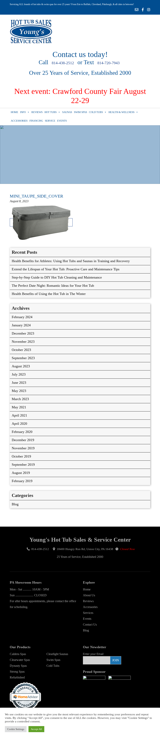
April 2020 (19, 424)
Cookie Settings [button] (15, 729)
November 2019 (23, 448)
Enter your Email (93, 653)
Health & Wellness (121, 112)
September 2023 (23, 358)
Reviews (37, 112)
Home (14, 112)
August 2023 (21, 366)
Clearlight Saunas (57, 654)
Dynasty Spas (18, 665)
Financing (36, 120)
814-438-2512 (63, 63)
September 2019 (23, 464)
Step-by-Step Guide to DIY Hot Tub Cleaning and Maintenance (57, 277)
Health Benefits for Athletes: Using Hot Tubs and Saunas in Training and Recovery (71, 261)
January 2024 (21, 325)
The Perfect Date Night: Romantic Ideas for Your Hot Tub (53, 286)
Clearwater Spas (20, 659)
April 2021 (19, 415)
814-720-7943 (108, 63)
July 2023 (19, 374)
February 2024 (22, 317)
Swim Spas (80, 112)
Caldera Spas (18, 654)
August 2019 (21, 473)
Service (50, 120)
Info (23, 112)
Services (88, 612)
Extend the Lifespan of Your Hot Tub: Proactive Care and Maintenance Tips (65, 269)
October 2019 (21, 456)
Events (62, 120)
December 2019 (23, 440)
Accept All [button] (36, 729)
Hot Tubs (50, 112)
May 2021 (19, 407)
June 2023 (19, 383)
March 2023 (20, 399)
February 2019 (22, 481)
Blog (15, 504)
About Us (89, 595)
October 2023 (21, 350)
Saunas (67, 112)
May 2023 (19, 391)
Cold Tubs (96, 112)
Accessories (19, 120)
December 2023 (23, 333)
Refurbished (17, 677)
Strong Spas (17, 671)
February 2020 (22, 432)
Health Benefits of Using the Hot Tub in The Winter (49, 294)
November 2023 (23, 342)
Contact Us (90, 624)
